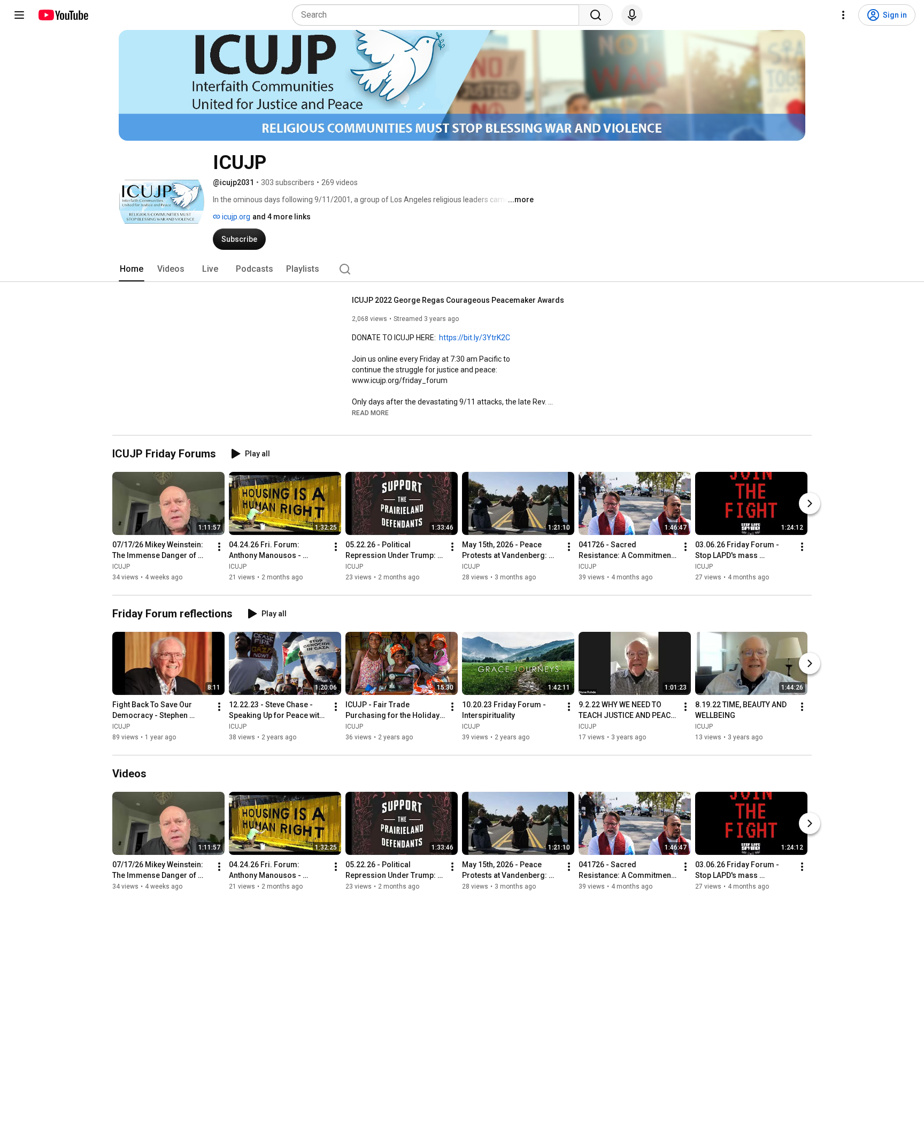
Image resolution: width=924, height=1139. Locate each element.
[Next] (809, 503)
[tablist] (462, 269)
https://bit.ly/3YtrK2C (474, 337)
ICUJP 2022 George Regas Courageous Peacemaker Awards (458, 300)
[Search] (596, 15)
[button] (370, 412)
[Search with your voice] (632, 15)
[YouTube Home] (63, 15)
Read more (370, 413)
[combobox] (438, 15)
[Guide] (19, 15)
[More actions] (219, 546)
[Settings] (843, 15)
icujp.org (235, 216)
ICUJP (121, 566)
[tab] (131, 269)
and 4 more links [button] (281, 216)
